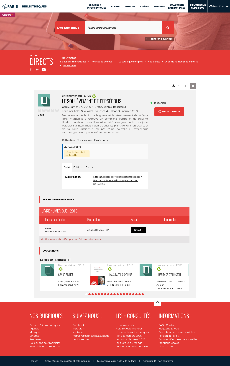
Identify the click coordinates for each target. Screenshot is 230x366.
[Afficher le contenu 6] (102, 294)
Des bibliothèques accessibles (176, 332)
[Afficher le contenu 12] (121, 294)
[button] (218, 6)
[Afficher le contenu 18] (139, 294)
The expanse (84, 140)
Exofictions (101, 140)
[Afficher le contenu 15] (130, 294)
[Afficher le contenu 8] (108, 294)
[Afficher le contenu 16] (133, 294)
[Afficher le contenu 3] (93, 294)
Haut (157, 302)
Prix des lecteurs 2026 (129, 335)
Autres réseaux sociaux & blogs (91, 335)
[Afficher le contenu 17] (136, 294)
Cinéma (34, 335)
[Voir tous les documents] (68, 260)
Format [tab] (90, 167)
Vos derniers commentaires (132, 346)
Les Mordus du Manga (129, 342)
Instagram (79, 328)
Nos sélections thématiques (132, 332)
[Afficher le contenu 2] (89, 294)
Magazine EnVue (169, 328)
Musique (35, 332)
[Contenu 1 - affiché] (86, 294)
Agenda (34, 328)
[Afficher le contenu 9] (111, 294)
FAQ (161, 325)
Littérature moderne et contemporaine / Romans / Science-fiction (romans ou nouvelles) (117, 180)
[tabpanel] (105, 180)
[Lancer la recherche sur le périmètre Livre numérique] (168, 27)
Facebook (78, 325)
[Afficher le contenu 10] (114, 294)
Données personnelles (183, 339)
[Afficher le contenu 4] (96, 294)
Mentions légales (169, 342)
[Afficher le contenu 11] (118, 294)
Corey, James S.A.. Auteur (77, 106)
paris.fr (34, 361)
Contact (171, 325)
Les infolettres (81, 339)
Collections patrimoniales (45, 342)
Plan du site (166, 346)
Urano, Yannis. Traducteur (110, 106)
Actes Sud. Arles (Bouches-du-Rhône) (97, 111)
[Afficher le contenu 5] (99, 294)
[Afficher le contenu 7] (105, 294)
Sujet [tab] (67, 167)
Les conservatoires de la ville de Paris (116, 361)
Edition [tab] (77, 167)
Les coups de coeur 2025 (130, 339)
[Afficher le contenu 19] (143, 294)
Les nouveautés (125, 325)
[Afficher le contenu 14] (127, 294)
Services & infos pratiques (45, 325)
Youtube (78, 332)
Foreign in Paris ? (169, 335)
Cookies (163, 339)
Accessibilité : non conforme (158, 361)
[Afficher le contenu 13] (124, 294)
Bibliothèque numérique (44, 346)
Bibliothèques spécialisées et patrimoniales (67, 361)
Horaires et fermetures (129, 328)
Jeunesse (35, 339)
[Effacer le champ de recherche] (160, 27)
